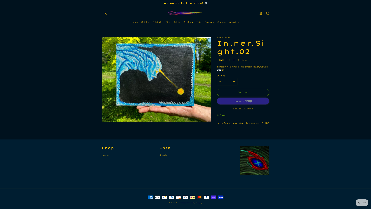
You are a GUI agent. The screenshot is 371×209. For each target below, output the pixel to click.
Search (105, 155)
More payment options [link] (243, 108)
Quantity (221, 75)
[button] (105, 13)
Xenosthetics (181, 203)
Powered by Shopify (194, 203)
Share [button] (223, 115)
